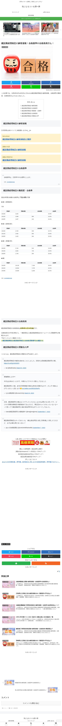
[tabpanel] (12, 29)
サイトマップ (31, 720)
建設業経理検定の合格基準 (29, 108)
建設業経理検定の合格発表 (29, 113)
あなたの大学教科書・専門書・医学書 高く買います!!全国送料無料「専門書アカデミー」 (31, 462)
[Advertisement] (31, 302)
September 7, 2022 (44, 411)
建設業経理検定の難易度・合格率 (31, 110)
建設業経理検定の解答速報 (29, 105)
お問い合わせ (50, 720)
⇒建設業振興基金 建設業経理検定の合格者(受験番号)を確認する (22, 340)
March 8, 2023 (29, 393)
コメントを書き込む (31, 703)
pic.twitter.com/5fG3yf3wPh (31, 388)
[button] (50, 87)
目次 (28, 102)
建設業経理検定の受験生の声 (30, 116)
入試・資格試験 (6, 544)
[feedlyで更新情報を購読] (16, 563)
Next (61, 30)
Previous (1, 30)
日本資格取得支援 (11, 182)
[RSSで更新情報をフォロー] (46, 563)
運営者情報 (11, 720)
